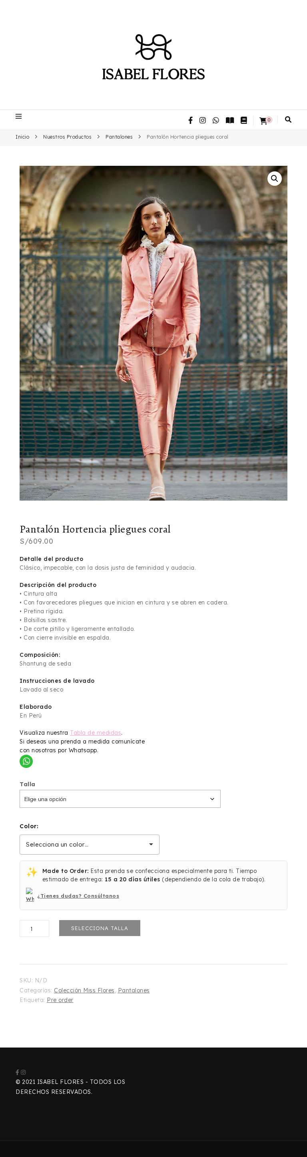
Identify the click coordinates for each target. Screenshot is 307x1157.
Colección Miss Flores (84, 990)
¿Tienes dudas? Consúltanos (78, 896)
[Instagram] (23, 1072)
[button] (274, 178)
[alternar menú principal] (21, 116)
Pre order (60, 1000)
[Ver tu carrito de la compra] (263, 121)
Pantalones (134, 990)
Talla (28, 784)
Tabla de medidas (95, 732)
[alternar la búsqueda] (288, 119)
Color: (29, 826)
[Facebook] (17, 1072)
